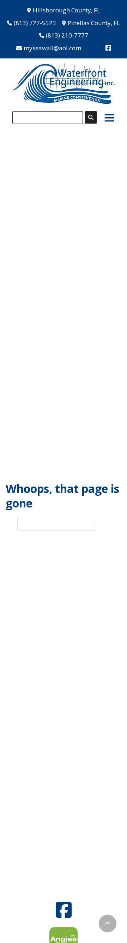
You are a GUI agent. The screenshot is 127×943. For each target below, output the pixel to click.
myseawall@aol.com (52, 48)
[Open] (109, 117)
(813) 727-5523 (35, 23)
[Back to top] (107, 923)
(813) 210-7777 (67, 35)
